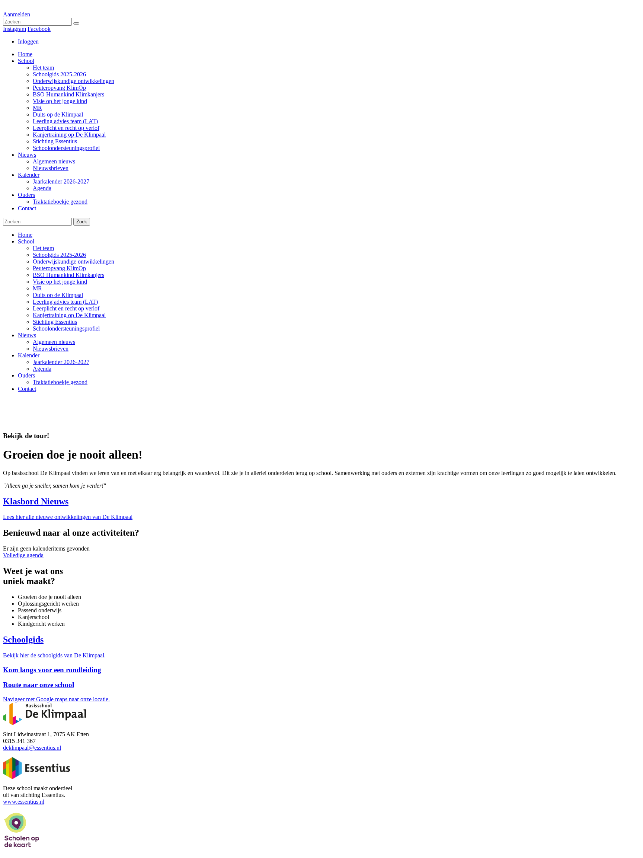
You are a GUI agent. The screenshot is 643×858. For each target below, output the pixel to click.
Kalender (28, 355)
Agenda (42, 369)
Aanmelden (16, 14)
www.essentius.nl (23, 801)
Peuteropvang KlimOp (59, 268)
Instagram (14, 29)
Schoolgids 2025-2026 (59, 255)
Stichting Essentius (55, 322)
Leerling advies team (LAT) (65, 302)
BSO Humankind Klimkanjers (68, 275)
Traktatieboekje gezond (60, 382)
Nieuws (27, 335)
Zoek (81, 221)
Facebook (39, 29)
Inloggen (28, 41)
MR (37, 288)
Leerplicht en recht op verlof (66, 308)
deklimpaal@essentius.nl (32, 747)
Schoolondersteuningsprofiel (66, 328)
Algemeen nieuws (54, 342)
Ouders (26, 375)
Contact (27, 389)
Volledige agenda (23, 555)
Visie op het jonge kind (60, 281)
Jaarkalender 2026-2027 (61, 362)
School (26, 241)
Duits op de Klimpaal (58, 295)
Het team (43, 248)
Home (25, 235)
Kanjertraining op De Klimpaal (69, 315)
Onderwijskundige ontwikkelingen (73, 261)
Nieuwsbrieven (50, 348)
